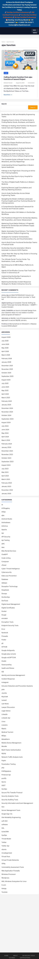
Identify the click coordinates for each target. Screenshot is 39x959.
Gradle (4, 661)
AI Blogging (6, 508)
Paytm (4, 760)
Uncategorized (7, 853)
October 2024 (6, 415)
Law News (5, 704)
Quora (4, 782)
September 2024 (8, 419)
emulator (5, 618)
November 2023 (7, 454)
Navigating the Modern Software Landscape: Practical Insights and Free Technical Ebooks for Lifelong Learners (19, 201)
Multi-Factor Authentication (11, 750)
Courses (12, 958)
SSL (3, 828)
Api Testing (6, 540)
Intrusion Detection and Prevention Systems (17, 686)
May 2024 (5, 433)
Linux (3, 721)
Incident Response (8, 679)
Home (3, 42)
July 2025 (5, 383)
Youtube (4, 892)
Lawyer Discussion (8, 707)
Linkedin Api (6, 718)
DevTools (5, 601)
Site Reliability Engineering (11, 817)
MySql (4, 753)
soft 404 (5, 821)
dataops (4, 583)
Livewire (5, 725)
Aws (3, 547)
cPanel (4, 565)
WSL (14, 881)
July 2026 (5, 341)
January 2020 (6, 493)
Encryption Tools (7, 622)
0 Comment (31, 83)
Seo (3, 807)
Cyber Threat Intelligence (11, 569)
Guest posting (6, 665)
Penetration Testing (9, 764)
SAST (4, 785)
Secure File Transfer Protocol (12, 792)
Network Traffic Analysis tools (12, 757)
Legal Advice (6, 711)
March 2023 (6, 479)
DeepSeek (5, 590)
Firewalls (5, 636)
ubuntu (4, 849)
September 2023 (8, 461)
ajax (5, 73)
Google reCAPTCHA (9, 657)
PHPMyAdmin (6, 771)
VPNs (3, 864)
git (2, 643)
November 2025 (7, 369)
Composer (5, 561)
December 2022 (7, 490)
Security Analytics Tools (10, 796)
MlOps (4, 736)
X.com (4, 885)
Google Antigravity (8, 650)
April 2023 (5, 476)
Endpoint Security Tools (10, 625)
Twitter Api (5, 846)
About (15, 955)
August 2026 (6, 337)
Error (3, 629)
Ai (2, 505)
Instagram (5, 682)
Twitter (4, 842)
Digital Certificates (8, 608)
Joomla (4, 693)
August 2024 (6, 422)
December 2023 (7, 451)
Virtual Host (6, 856)
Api (3, 533)
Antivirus (5, 526)
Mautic (4, 728)
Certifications (25, 958)
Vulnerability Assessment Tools (13, 867)
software (5, 824)
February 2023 (7, 483)
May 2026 (5, 348)
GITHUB (4, 647)
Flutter (4, 640)
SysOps (4, 835)
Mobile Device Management (11, 743)
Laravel (4, 700)
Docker (4, 611)
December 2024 (7, 408)
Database (5, 579)
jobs (3, 689)
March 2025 (6, 398)
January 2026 (6, 362)
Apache (4, 529)
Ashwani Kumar (8, 83)
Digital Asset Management (11, 604)
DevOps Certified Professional (18, 12)
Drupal (4, 615)
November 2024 (7, 412)
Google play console (9, 654)
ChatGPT (5, 554)
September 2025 (7, 376)
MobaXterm (6, 739)
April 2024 (5, 437)
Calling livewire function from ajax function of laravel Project (18, 78)
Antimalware (6, 522)
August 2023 (6, 465)
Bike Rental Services (9, 551)
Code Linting (6, 558)
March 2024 (6, 440)
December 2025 (7, 366)
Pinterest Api (6, 775)
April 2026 (5, 351)
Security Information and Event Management (17, 803)
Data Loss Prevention (9, 576)
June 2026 (5, 344)
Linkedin (5, 714)
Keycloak (5, 697)
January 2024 (6, 447)
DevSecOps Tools (28, 955)
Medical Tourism (7, 732)
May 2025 (5, 390)
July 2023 (5, 469)
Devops (4, 593)
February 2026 (7, 358)
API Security (6, 537)
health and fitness (8, 668)
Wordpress (5, 878)
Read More (8, 94)
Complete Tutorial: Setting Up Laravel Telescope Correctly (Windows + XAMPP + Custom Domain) (19, 305)
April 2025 (5, 394)
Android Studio (7, 519)
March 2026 (6, 355)
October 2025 (6, 373)
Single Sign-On (7, 814)
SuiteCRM (5, 832)
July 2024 (5, 426)
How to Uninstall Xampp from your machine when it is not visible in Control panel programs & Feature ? (19, 313)
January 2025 (6, 405)
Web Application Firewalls (11, 871)
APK (3, 544)
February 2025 (7, 401)
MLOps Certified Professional (25, 17)
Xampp (4, 888)
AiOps (4, 512)
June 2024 (5, 429)
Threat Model (6, 839)
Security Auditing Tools (10, 800)
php (3, 768)
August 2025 (6, 380)
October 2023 (6, 458)
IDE (3, 672)
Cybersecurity (7, 572)
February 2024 (7, 444)
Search (4, 104)
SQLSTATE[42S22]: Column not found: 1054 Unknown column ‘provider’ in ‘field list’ (18, 297)
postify (4, 778)
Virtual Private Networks (10, 860)
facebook (5, 633)
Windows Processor (9, 874)
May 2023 (5, 472)
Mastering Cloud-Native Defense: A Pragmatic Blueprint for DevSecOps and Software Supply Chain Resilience (18, 225)
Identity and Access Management (13, 675)
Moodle (4, 746)
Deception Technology (10, 586)
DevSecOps (6, 597)
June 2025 (5, 387)
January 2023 (6, 486)
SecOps (4, 789)
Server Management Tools (11, 810)
